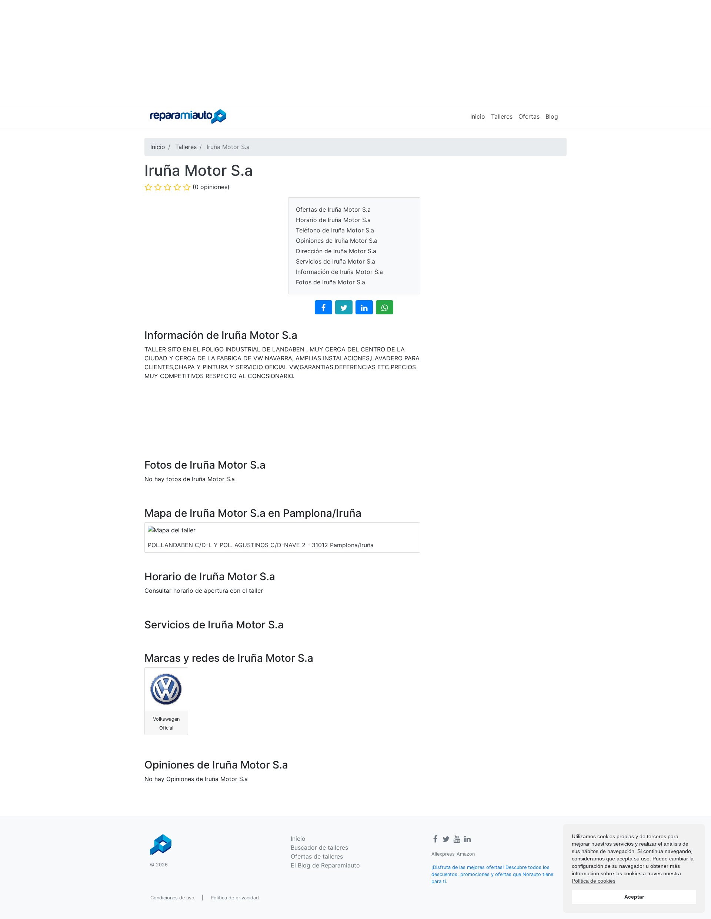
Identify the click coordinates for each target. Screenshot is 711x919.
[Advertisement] (355, 52)
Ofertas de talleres (317, 856)
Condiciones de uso (172, 897)
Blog (551, 116)
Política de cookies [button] (593, 881)
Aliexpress (443, 854)
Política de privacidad (235, 897)
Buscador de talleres (319, 847)
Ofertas (529, 116)
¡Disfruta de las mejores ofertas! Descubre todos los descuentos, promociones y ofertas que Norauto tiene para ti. (492, 874)
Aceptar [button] (634, 897)
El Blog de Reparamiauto (325, 865)
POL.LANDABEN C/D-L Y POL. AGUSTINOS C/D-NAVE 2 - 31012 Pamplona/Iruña (261, 545)
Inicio (477, 116)
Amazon (466, 854)
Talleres (502, 116)
